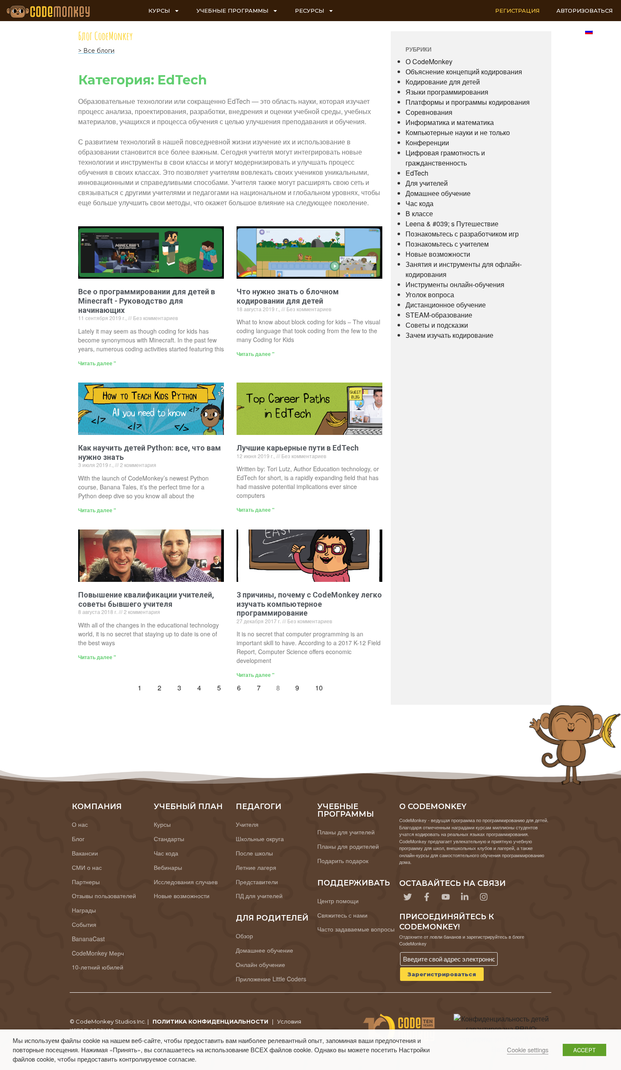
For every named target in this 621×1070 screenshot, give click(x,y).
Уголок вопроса (430, 294)
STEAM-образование (439, 315)
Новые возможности (438, 254)
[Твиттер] (407, 896)
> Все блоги (96, 50)
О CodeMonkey (429, 61)
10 (321, 686)
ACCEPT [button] (584, 1050)
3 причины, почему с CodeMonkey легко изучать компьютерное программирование (309, 603)
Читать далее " (97, 363)
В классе (419, 213)
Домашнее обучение (438, 193)
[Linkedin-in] (464, 896)
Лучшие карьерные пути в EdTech (298, 447)
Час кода (419, 203)
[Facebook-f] (426, 896)
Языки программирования (447, 92)
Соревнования (429, 112)
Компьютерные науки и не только (458, 132)
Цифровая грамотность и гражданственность (445, 158)
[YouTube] (445, 896)
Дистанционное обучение (446, 305)
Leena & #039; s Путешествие (452, 223)
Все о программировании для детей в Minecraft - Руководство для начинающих (146, 300)
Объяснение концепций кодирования (464, 71)
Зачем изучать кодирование (449, 335)
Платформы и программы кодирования (468, 102)
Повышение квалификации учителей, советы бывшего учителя (146, 599)
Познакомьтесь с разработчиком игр (462, 234)
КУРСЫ (159, 10)
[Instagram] (483, 896)
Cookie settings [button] (527, 1049)
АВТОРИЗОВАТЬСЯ (584, 10)
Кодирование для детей (443, 82)
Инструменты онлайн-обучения (455, 284)
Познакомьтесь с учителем (447, 244)
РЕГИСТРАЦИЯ (517, 10)
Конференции (427, 142)
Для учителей (427, 183)
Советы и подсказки (437, 325)
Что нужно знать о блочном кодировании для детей (288, 296)
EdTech (417, 173)
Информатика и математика (450, 122)
